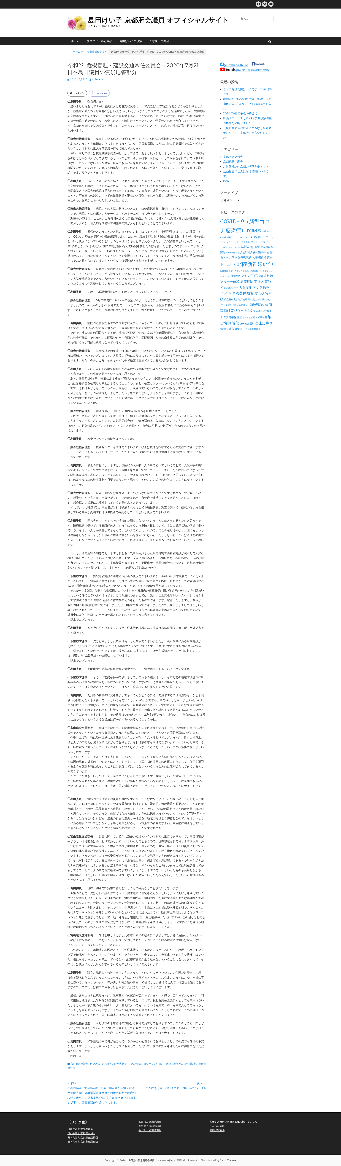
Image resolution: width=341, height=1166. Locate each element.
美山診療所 (264, 323)
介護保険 (246, 252)
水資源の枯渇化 (240, 305)
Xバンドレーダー (260, 237)
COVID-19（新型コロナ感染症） (111, 1063)
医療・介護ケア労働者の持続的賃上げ (245, 271)
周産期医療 (248, 282)
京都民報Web (217, 1130)
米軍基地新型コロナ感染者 (181, 1063)
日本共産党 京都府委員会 (81, 1133)
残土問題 (225, 305)
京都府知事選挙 (233, 252)
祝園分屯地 (247, 317)
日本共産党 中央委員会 (80, 1129)
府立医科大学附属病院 (235, 299)
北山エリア (228, 265)
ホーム (75, 41)
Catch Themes (228, 1160)
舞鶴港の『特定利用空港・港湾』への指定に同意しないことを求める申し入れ (247, 103)
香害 (231, 329)
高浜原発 (240, 329)
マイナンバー (234, 247)
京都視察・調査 (233, 161)
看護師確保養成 (232, 317)
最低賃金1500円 (256, 299)
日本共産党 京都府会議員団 (82, 1137)
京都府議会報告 (97, 51)
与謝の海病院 (250, 247)
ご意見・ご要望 (159, 41)
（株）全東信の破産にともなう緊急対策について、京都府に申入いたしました (247, 132)
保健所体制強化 (261, 252)
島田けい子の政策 (130, 41)
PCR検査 (136, 1063)
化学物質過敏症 (262, 257)
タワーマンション (154, 1063)
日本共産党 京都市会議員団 (82, 1141)
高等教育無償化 (252, 329)
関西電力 (224, 329)
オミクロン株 (233, 242)
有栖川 (268, 300)
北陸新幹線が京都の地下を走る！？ (246, 166)
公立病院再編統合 (240, 257)
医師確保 (224, 271)
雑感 (226, 181)
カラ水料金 (244, 242)
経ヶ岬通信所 (260, 317)
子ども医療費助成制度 (239, 293)
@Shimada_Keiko (236, 65)
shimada (97, 79)
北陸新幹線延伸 (255, 264)
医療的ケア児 (239, 276)
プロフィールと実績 (99, 41)
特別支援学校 (243, 311)
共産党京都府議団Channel (253, 70)
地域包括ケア (231, 287)
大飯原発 (262, 288)
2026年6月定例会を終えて (240, 113)
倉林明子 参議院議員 (150, 1126)
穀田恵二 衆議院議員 (150, 1121)
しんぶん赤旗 (217, 1126)
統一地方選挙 (247, 323)
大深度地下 (247, 288)
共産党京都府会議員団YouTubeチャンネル (233, 1121)
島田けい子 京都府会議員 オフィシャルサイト (158, 20)
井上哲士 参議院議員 (150, 1130)
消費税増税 (256, 305)
